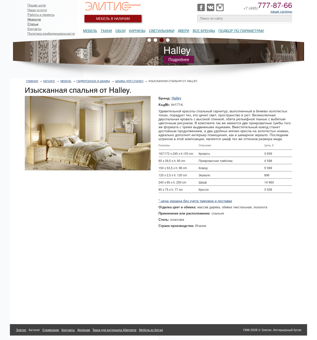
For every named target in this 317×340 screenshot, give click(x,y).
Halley (176, 97)
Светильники (161, 30)
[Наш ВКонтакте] (210, 7)
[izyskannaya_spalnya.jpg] (88, 133)
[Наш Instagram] (220, 7)
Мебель (90, 30)
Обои (120, 30)
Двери (183, 30)
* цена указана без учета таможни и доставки (195, 200)
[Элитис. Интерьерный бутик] (113, 6)
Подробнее (178, 59)
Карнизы (137, 30)
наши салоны (281, 11)
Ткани (106, 30)
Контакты (34, 28)
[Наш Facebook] (201, 7)
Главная (32, 81)
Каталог (49, 81)
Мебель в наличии (113, 18)
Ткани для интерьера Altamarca (114, 330)
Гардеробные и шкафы (93, 81)
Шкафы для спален (129, 81)
